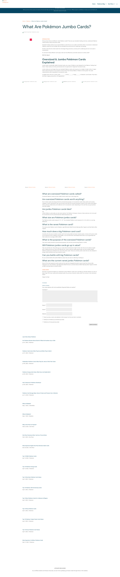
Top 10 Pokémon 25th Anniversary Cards (32, 487)
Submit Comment (93, 324)
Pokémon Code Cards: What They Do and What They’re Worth (37, 351)
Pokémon (28, 21)
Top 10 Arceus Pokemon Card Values (31, 529)
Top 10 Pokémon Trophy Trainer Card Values (32, 519)
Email (44, 309)
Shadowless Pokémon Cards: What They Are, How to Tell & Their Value (39, 361)
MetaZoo (31, 416)
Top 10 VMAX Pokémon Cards (29, 456)
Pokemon (31, 342)
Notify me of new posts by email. (51, 322)
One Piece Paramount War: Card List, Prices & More (34, 435)
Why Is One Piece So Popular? (29, 424)
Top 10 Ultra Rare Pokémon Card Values (31, 477)
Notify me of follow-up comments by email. (54, 319)
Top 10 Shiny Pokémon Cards (29, 508)
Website (44, 313)
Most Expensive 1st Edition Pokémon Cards (32, 540)
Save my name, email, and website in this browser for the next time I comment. (62, 317)
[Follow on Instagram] (31, 40)
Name (44, 305)
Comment (45, 289)
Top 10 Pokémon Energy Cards (29, 466)
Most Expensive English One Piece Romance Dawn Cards (35, 445)
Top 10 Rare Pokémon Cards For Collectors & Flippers (35, 498)
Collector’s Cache (31, 187)
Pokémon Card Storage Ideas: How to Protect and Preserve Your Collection (40, 393)
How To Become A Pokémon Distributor (31, 382)
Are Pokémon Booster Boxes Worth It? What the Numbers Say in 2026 (38, 340)
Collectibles (32, 405)
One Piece (111, 4)
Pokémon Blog (101, 4)
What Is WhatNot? (26, 403)
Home (93, 4)
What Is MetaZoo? (26, 414)
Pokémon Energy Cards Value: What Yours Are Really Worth (36, 372)
